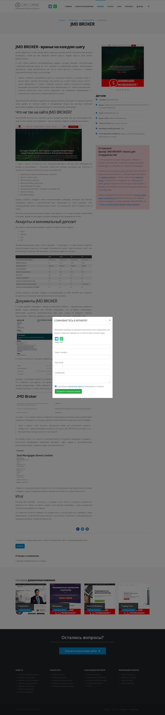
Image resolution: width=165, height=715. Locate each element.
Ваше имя (59, 342)
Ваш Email (59, 362)
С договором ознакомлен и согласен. (80, 386)
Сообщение (60, 373)
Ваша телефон (61, 352)
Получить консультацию (68, 391)
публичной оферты (76, 386)
